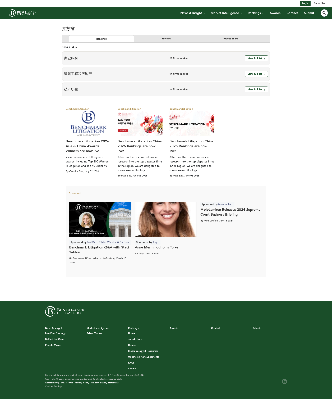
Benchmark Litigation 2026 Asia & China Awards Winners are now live (87, 146)
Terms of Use (66, 382)
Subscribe (319, 3)
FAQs (131, 363)
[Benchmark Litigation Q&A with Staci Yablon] (100, 219)
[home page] (22, 13)
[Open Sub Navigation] (204, 12)
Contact (292, 13)
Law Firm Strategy (55, 333)
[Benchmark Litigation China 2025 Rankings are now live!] (191, 123)
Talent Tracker (95, 333)
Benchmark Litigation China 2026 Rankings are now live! (140, 146)
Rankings (101, 38)
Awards (275, 13)
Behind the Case (54, 339)
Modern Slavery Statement (104, 382)
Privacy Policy (82, 382)
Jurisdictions (135, 339)
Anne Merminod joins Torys (156, 247)
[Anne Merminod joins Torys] (166, 219)
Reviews (166, 38)
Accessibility (51, 382)
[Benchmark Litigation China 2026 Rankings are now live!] (140, 123)
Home (131, 333)
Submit (309, 13)
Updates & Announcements (143, 357)
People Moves (53, 345)
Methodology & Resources (143, 351)
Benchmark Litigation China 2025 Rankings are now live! (191, 146)
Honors (132, 345)
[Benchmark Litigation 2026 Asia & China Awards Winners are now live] (88, 123)
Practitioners (230, 38)
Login (305, 3)
